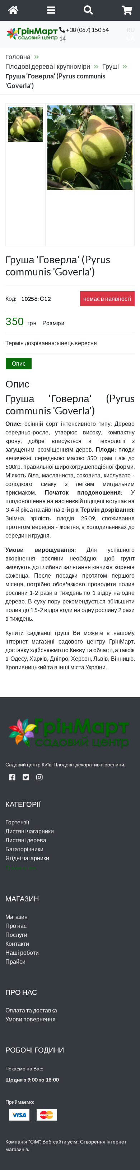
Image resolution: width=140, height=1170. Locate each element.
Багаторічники (24, 849)
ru (131, 29)
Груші (110, 66)
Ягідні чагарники (27, 857)
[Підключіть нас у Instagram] (39, 777)
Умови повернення (30, 1019)
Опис (18, 363)
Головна (18, 57)
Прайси (15, 961)
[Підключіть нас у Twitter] (26, 777)
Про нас (16, 925)
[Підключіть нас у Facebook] (12, 777)
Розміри (53, 323)
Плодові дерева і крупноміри (47, 66)
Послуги (16, 934)
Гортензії (17, 822)
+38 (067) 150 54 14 (84, 34)
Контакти (17, 943)
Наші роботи (22, 952)
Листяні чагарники (29, 831)
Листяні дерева (25, 840)
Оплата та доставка (31, 1010)
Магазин (16, 916)
